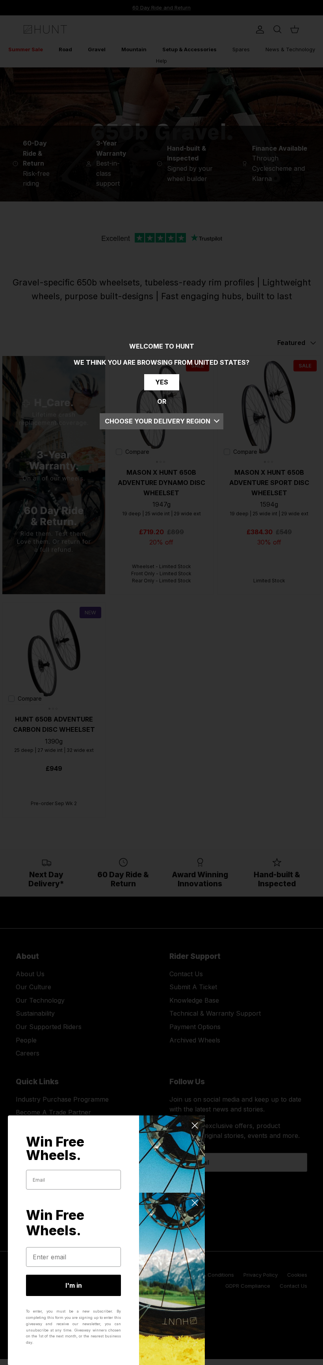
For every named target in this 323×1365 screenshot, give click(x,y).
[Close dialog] (195, 1125)
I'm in (73, 1285)
